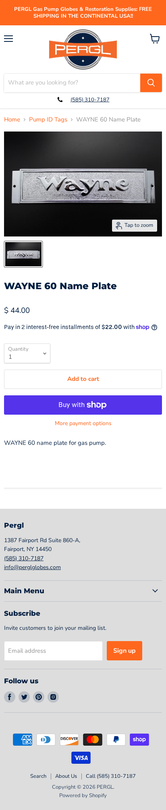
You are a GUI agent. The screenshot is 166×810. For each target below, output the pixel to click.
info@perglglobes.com (32, 567)
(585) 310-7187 (90, 99)
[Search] (151, 83)
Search (38, 776)
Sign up (124, 650)
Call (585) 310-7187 (111, 776)
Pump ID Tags (48, 119)
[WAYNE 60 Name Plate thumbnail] (23, 254)
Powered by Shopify (83, 795)
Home (12, 119)
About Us (66, 776)
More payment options (83, 423)
